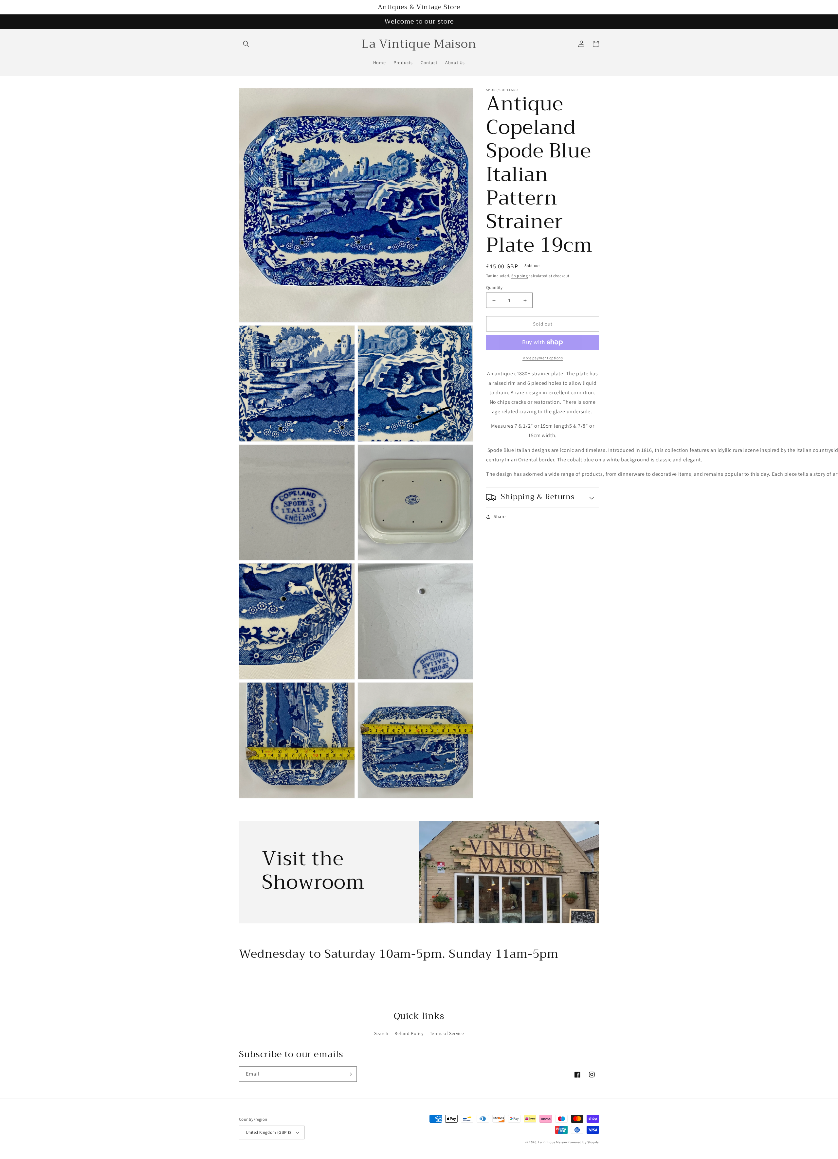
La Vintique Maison (552, 1142)
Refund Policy (409, 1033)
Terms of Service (447, 1033)
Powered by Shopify (583, 1142)
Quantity (494, 287)
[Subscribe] (349, 1074)
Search (381, 1033)
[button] (246, 44)
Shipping (519, 275)
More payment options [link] (542, 357)
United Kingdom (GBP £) (268, 1132)
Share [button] (500, 516)
